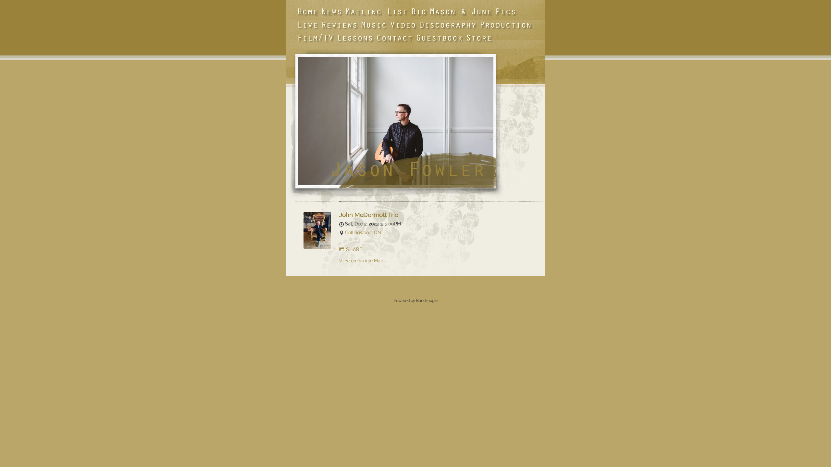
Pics (505, 11)
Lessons (355, 37)
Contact (394, 37)
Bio (418, 11)
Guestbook (439, 37)
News (331, 11)
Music (374, 24)
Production (505, 24)
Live (307, 24)
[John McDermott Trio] (317, 247)
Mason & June (460, 11)
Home (307, 11)
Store (479, 37)
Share (354, 249)
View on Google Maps (362, 260)
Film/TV (315, 37)
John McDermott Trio (368, 215)
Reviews (339, 24)
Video (403, 24)
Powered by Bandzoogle (416, 300)
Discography (447, 24)
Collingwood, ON (363, 232)
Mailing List (376, 11)
